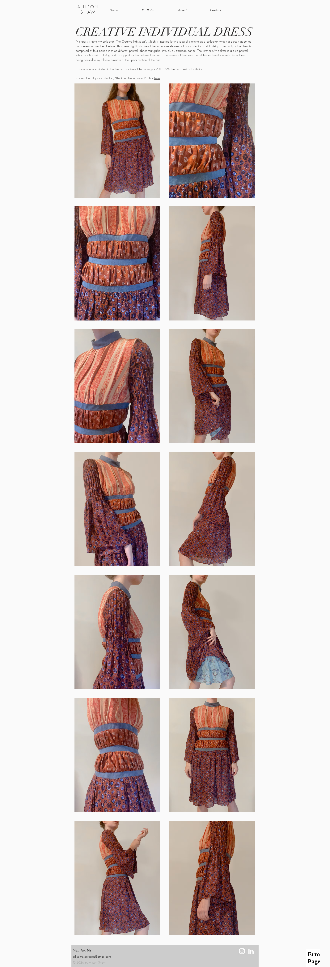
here (157, 78)
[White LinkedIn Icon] (251, 951)
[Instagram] (242, 951)
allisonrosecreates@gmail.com (92, 956)
